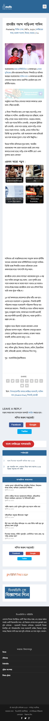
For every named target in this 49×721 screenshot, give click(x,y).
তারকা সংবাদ (19, 33)
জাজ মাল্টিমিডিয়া (20, 69)
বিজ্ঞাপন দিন (28, 715)
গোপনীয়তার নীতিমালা (35, 711)
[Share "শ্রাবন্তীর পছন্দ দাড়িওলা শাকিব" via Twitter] (12, 381)
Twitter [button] (24, 431)
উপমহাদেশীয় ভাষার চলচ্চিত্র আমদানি (23, 391)
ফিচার (27, 33)
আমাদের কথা (9, 711)
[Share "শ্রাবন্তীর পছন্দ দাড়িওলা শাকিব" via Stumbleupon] (41, 381)
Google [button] (32, 424)
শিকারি (29, 395)
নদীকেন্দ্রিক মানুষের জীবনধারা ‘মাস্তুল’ (16, 515)
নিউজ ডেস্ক (19, 29)
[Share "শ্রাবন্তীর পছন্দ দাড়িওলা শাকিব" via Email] (22, 385)
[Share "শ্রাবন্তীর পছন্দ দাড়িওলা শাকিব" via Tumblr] (22, 381)
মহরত (32, 33)
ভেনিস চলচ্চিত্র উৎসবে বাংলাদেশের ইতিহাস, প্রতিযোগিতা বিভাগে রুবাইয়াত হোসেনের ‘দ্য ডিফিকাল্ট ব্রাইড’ (22, 497)
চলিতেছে (5, 658)
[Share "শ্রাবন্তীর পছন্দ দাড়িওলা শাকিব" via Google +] (17, 381)
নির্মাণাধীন (5, 664)
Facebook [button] (16, 424)
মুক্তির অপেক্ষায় (7, 670)
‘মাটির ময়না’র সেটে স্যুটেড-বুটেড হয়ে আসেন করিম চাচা (22, 507)
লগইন (30, 412)
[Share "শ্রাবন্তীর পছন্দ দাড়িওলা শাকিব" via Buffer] (36, 381)
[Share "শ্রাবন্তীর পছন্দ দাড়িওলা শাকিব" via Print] (26, 385)
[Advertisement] (24, 231)
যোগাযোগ (20, 715)
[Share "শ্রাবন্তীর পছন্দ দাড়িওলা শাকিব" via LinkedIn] (31, 381)
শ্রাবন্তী (35, 395)
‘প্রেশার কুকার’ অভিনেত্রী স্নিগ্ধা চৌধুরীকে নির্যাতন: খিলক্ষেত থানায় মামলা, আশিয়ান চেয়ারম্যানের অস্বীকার (23, 486)
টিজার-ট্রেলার (6, 675)
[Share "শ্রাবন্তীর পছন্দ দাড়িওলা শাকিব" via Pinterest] (26, 381)
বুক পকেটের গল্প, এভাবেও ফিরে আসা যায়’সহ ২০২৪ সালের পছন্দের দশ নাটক (24, 468)
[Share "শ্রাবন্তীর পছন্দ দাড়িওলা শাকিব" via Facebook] (7, 381)
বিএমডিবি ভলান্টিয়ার (21, 711)
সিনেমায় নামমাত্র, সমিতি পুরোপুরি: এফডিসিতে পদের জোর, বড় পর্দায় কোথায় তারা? (24, 535)
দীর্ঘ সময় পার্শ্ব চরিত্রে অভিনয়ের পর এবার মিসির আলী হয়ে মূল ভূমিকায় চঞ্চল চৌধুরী (24, 524)
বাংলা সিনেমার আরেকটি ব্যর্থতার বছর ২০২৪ (21, 461)
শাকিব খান (24, 76)
